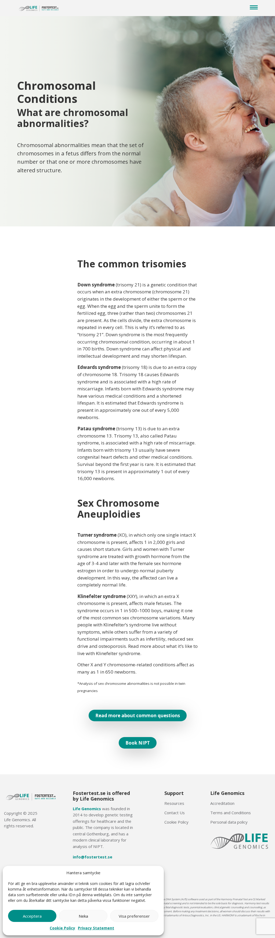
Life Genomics (87, 808)
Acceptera (32, 916)
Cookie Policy (62, 927)
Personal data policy (229, 822)
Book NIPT (137, 743)
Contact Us (174, 812)
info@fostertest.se (92, 856)
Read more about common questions (137, 715)
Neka (83, 916)
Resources (174, 803)
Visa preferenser (134, 916)
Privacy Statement (96, 927)
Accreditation (222, 803)
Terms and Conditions (230, 812)
